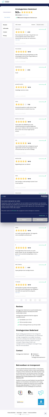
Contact (25, 412)
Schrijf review (25, 15)
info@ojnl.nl (35, 354)
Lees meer (17, 39)
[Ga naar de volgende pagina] (35, 300)
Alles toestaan (40, 219)
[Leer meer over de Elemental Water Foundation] (41, 402)
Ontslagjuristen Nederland (26, 9)
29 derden (14, 210)
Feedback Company (25, 414)
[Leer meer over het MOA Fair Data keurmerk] (31, 393)
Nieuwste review (40, 24)
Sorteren (33, 24)
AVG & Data (19, 412)
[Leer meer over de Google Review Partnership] (20, 402)
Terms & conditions (32, 412)
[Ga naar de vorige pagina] (26, 300)
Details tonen (42, 215)
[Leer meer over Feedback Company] (41, 393)
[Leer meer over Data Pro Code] (20, 393)
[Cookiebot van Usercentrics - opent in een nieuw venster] (42, 196)
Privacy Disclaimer (11, 412)
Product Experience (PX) (30, 376)
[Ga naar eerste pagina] (21, 300)
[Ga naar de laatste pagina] (40, 300)
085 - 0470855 (36, 355)
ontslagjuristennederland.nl (38, 357)
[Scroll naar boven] (45, 413)
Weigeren (24, 219)
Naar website (7, 17)
